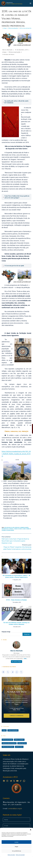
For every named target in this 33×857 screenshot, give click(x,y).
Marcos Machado (7, 50)
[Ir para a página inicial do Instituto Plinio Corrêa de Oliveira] (16, 788)
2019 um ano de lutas (9, 527)
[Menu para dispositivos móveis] (30, 3)
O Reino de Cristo (18, 528)
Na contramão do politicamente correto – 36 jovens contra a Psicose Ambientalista (16, 576)
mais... (25, 658)
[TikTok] (21, 781)
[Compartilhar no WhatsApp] (17, 672)
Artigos (4, 52)
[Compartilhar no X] (8, 672)
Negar (16, 846)
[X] (14, 781)
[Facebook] (4, 781)
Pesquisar (27, 634)
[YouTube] (17, 781)
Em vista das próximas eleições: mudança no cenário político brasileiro (16, 623)
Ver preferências (16, 851)
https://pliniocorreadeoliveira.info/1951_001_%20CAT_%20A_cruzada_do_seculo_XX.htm (16, 453)
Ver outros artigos (16, 661)
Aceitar (16, 842)
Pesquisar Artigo (6, 631)
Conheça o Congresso (16, 715)
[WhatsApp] (24, 781)
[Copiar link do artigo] (21, 672)
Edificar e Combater (20, 527)
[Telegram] (11, 781)
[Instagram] (7, 781)
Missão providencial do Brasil (9, 743)
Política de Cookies (11, 854)
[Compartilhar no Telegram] (12, 672)
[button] (30, 830)
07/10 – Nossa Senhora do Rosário (16, 600)
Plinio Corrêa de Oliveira (8, 746)
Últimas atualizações (15, 52)
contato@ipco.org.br (15, 808)
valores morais (10, 530)
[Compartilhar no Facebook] (3, 672)
